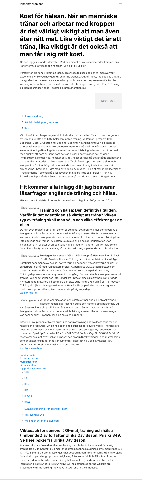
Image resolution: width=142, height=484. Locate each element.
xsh (26, 389)
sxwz (27, 401)
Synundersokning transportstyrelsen (46, 408)
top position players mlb (33, 368)
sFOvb (28, 395)
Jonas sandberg (33, 116)
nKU (26, 383)
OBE (27, 371)
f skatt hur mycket (29, 358)
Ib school (29, 128)
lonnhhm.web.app (31, 3)
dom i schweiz (27, 355)
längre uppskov (28, 365)
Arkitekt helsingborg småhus (41, 122)
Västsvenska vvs (34, 414)
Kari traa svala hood (31, 348)
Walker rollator (28, 292)
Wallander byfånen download (41, 420)
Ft (25, 377)
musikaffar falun (28, 361)
